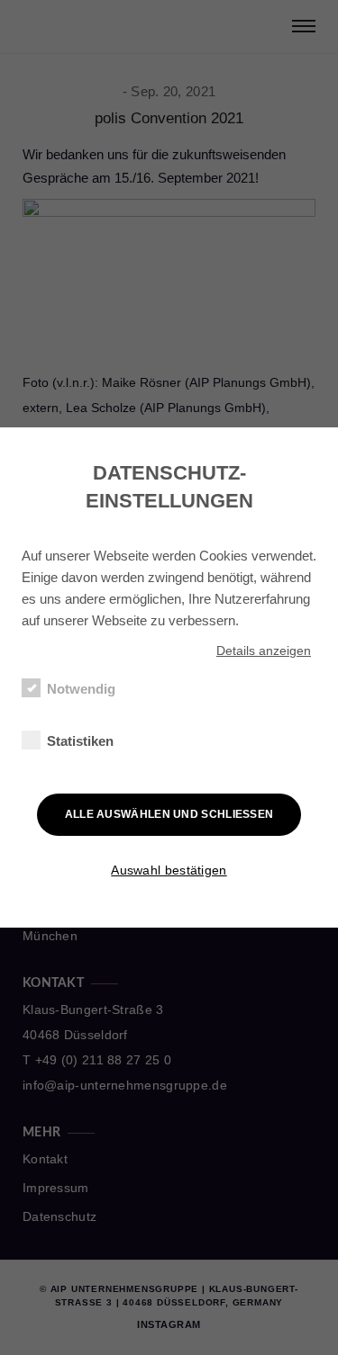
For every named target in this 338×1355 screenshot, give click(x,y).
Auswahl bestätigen (168, 870)
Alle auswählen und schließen (169, 814)
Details (263, 650)
